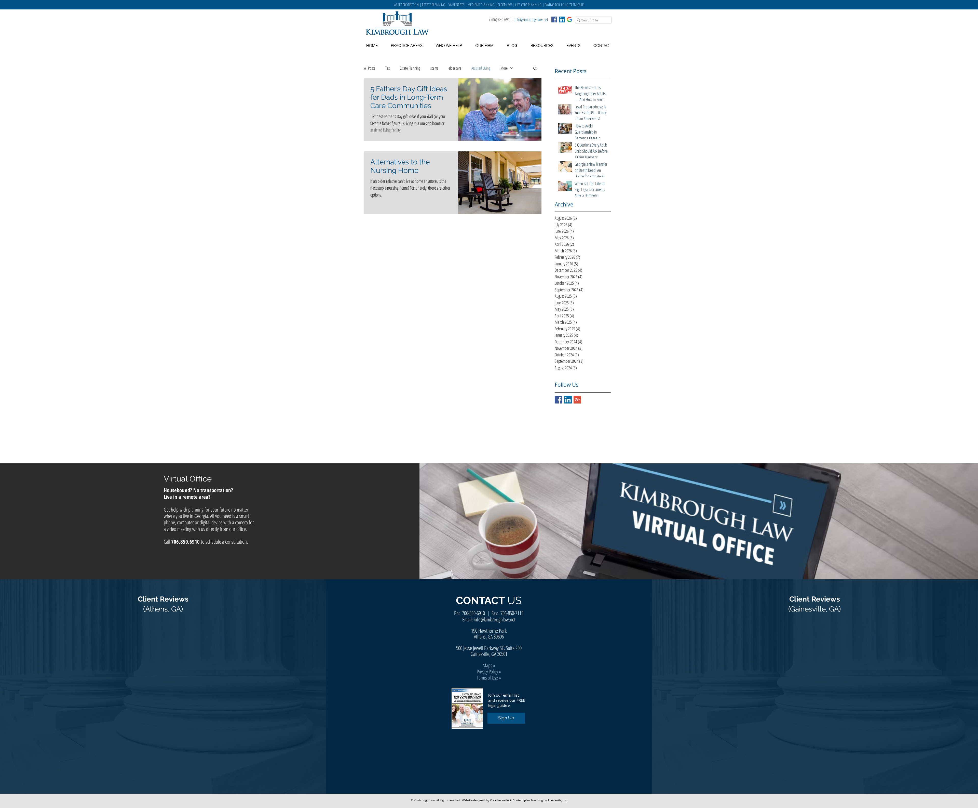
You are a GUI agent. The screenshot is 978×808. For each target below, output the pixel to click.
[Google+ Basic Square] (577, 399)
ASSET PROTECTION (407, 4)
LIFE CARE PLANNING (528, 4)
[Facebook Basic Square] (554, 19)
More (504, 68)
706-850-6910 (473, 613)
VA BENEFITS (457, 4)
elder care (455, 68)
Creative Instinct (500, 800)
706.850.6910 (185, 541)
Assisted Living (480, 68)
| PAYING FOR (551, 4)
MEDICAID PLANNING (481, 4)
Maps (487, 665)
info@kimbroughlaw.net (531, 19)
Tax (387, 68)
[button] (542, 46)
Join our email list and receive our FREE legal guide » (506, 700)
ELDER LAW (505, 4)
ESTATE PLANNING (433, 4)
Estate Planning (410, 68)
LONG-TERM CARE (572, 4)
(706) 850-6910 (500, 19)
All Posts (369, 68)
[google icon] (570, 19)
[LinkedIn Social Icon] (562, 19)
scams (434, 68)
